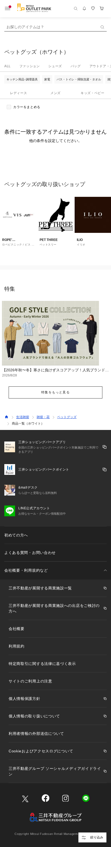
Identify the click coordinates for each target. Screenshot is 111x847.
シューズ (55, 66)
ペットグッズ (67, 417)
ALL (7, 66)
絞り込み (96, 837)
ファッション (29, 66)
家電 (47, 79)
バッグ (76, 66)
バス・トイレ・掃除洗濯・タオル (79, 79)
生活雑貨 (22, 417)
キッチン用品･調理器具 (22, 79)
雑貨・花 (43, 417)
